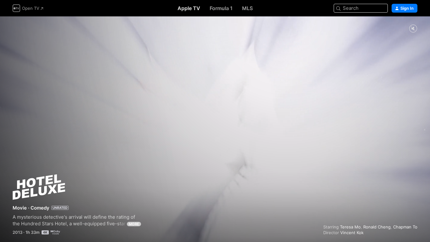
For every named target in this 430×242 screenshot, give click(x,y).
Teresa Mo (350, 226)
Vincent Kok (352, 232)
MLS (247, 8)
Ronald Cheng (377, 226)
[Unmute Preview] (413, 29)
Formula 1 (221, 8)
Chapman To (405, 226)
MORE (134, 224)
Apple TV (189, 8)
